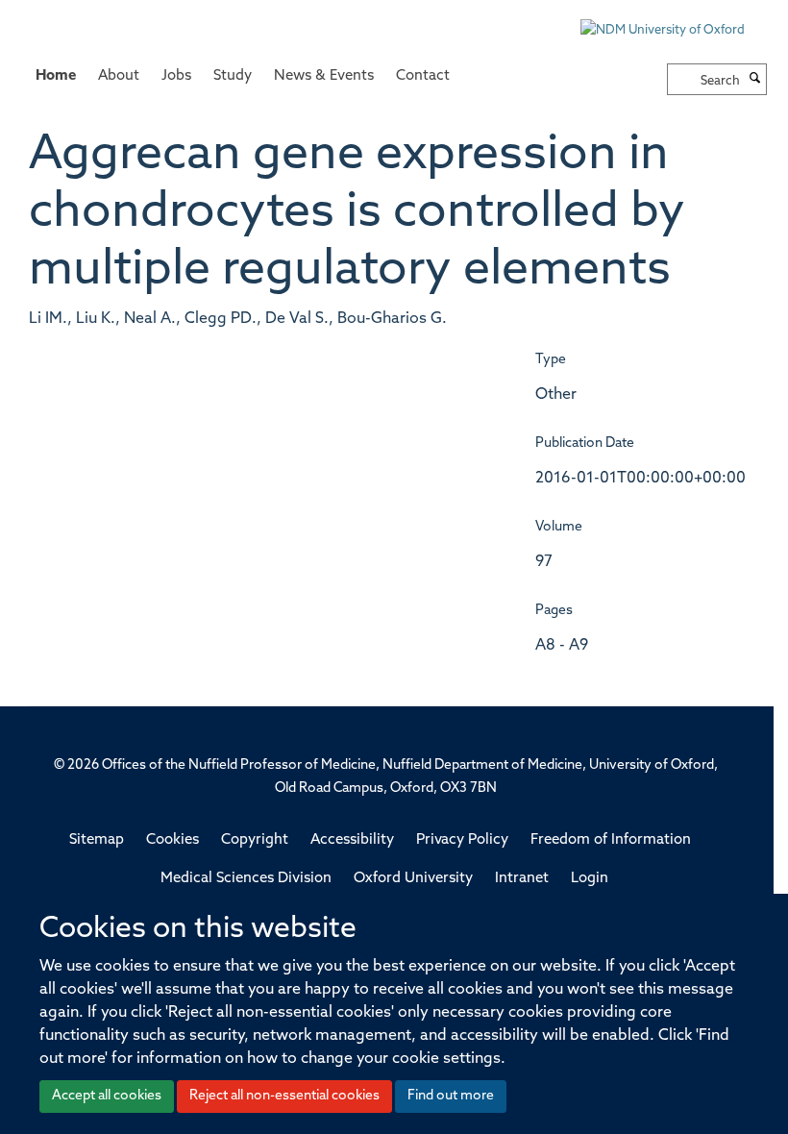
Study (232, 76)
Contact (423, 76)
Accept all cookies (106, 1096)
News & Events (324, 76)
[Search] (755, 79)
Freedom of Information (610, 840)
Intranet (522, 879)
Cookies (172, 840)
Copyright (254, 840)
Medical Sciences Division (246, 879)
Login (589, 879)
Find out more (450, 1096)
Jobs (176, 76)
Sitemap (96, 840)
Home (56, 76)
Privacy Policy (462, 840)
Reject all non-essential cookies (284, 1096)
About (118, 76)
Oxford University (413, 879)
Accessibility (352, 840)
